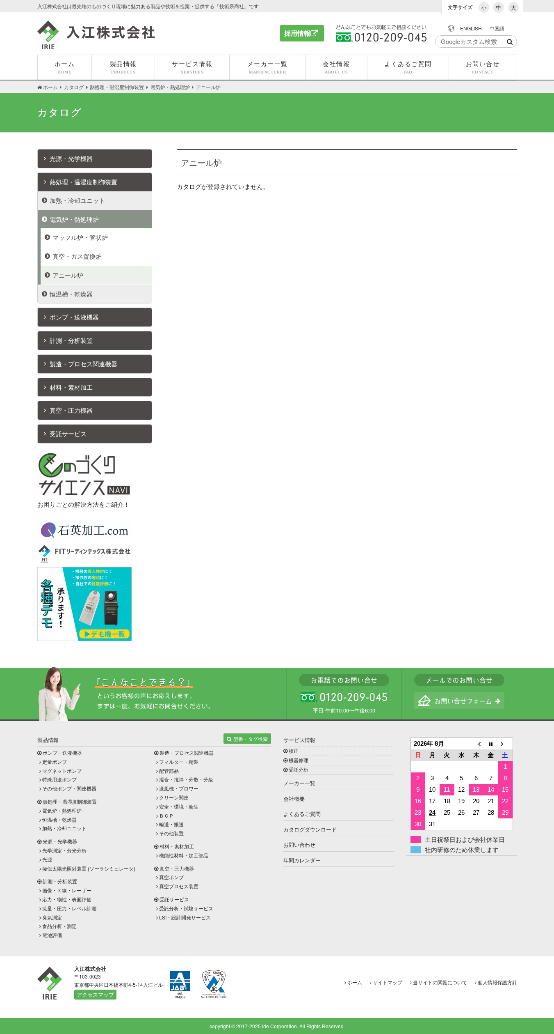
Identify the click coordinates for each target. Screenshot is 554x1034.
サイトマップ (387, 982)
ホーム (354, 982)
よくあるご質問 (302, 814)
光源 (47, 859)
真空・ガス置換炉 (77, 256)
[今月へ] (490, 743)
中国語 (497, 28)
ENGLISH (471, 28)
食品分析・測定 (59, 925)
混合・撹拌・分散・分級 (186, 779)
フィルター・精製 (178, 761)
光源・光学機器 (71, 158)
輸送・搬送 (171, 823)
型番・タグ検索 (250, 738)
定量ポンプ (54, 761)
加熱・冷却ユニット (77, 200)
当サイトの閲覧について (440, 982)
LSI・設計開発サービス (185, 917)
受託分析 (298, 769)
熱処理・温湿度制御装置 (83, 181)
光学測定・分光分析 (64, 850)
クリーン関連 (174, 797)
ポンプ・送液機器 (74, 316)
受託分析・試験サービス (186, 908)
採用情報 (297, 33)
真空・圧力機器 (71, 410)
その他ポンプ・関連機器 (69, 788)
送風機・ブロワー (178, 788)
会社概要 (294, 798)
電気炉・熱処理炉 (74, 219)
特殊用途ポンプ (59, 779)
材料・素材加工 (71, 387)
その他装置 (171, 832)
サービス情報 (299, 740)
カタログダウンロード (310, 829)
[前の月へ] (476, 743)
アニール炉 (67, 275)
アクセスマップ (95, 994)
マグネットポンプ (62, 770)
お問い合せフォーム (459, 700)
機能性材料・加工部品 (183, 855)
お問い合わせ (299, 844)
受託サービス (68, 433)
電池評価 (52, 934)
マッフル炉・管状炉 (80, 237)
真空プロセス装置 (178, 885)
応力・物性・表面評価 (66, 899)
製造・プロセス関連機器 (83, 363)
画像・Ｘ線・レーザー (66, 890)
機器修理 (298, 759)
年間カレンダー (302, 860)
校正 (294, 750)
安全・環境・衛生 (178, 806)
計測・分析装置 (71, 340)
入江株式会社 (96, 35)
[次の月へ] (505, 743)
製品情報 (48, 740)
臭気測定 (52, 917)
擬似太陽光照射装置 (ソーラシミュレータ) (88, 868)
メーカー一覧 (299, 783)
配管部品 (169, 770)
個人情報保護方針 (497, 982)
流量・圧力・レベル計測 (69, 908)
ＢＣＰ (166, 815)
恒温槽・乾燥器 (71, 294)
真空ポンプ (171, 876)
